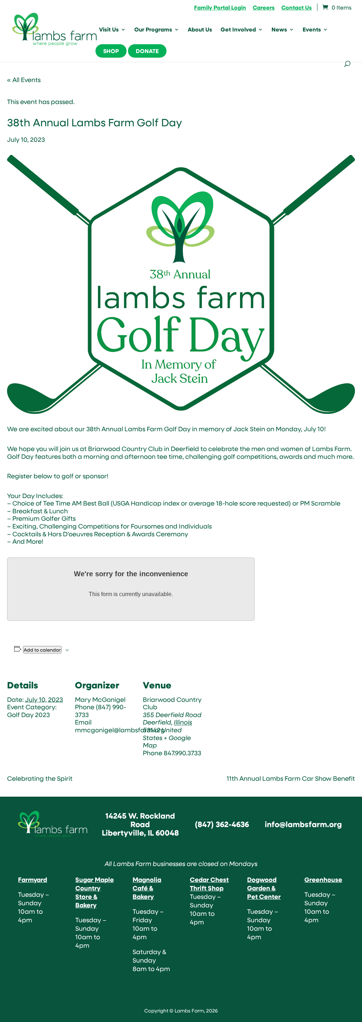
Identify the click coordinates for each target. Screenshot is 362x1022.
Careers (264, 8)
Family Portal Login (220, 8)
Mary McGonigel (100, 699)
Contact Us (296, 8)
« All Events (24, 79)
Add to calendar (42, 650)
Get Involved (238, 30)
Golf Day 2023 (28, 714)
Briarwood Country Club (172, 703)
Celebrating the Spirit (39, 778)
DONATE (147, 51)
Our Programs (153, 30)
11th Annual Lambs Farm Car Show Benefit (291, 778)
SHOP (111, 51)
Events (312, 30)
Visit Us (109, 30)
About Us (200, 30)
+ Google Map (167, 741)
